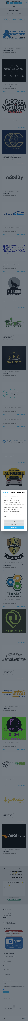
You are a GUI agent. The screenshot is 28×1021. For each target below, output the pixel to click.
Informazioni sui (21, 492)
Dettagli (13, 492)
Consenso (5, 492)
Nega (14, 521)
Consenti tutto (14, 527)
